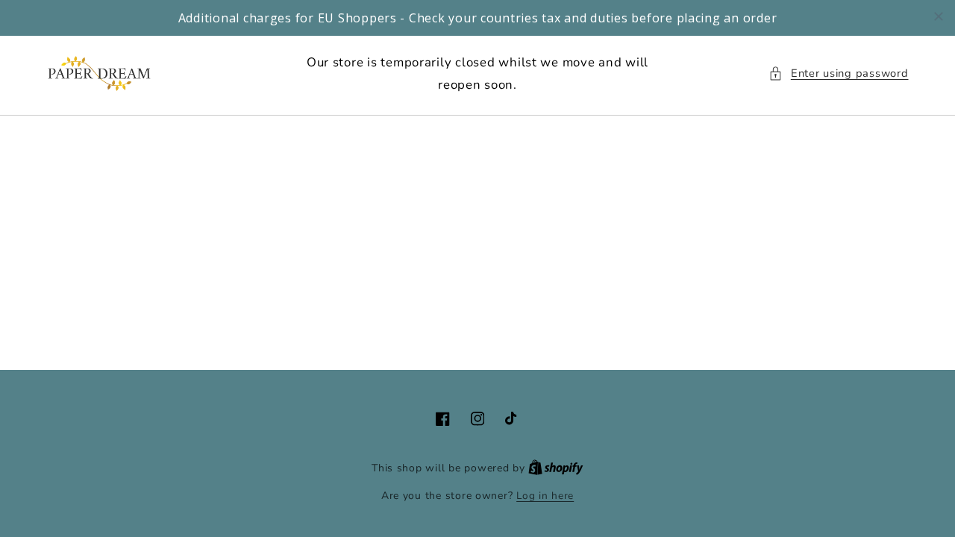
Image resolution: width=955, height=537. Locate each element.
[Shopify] (555, 468)
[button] (838, 74)
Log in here (545, 496)
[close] (938, 16)
